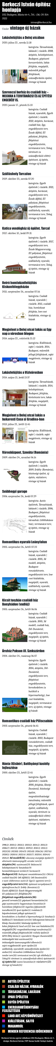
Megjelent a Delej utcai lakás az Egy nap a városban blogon (26, 331)
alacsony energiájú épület (40, 1023)
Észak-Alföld (35, 132)
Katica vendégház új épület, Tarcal (26, 228)
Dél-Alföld (24, 1043)
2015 (40, 303)
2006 (50, 508)
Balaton (36, 1030)
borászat (48, 121)
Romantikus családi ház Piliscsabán (27, 721)
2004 (31, 668)
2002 (20, 1010)
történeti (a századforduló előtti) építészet (40, 156)
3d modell (17, 1023)
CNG (49, 1040)
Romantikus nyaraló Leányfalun (24, 542)
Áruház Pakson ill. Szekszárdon (23, 651)
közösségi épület (37, 473)
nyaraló (44, 582)
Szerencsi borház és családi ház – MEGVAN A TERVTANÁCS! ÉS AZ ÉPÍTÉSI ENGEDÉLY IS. (27, 96)
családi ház (34, 124)
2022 (31, 121)
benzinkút (25, 1033)
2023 (38, 1020)
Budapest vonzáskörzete (32, 1039)
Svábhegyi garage (14, 491)
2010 (37, 1013)
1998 (5, 1010)
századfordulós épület (40, 78)
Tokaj (49, 148)
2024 (46, 1020)
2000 (13, 1010)
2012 (6, 1017)
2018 (5, 1020)
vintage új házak (37, 82)
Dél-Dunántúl (36, 629)
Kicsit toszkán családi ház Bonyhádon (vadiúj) (20, 602)
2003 (40, 738)
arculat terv (34, 1026)
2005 (40, 559)
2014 (47, 346)
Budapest (33, 58)
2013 (14, 1017)
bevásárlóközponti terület (15, 1036)
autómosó (23, 1030)
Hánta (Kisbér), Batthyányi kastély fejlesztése (26, 766)
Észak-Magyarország (40, 249)
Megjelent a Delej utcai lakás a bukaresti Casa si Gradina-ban (23, 417)
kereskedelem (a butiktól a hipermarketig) (37, 691)
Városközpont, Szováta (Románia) (25, 452)
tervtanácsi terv (37, 148)
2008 (50, 51)
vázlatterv (41, 477)
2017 (51, 241)
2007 (13, 1013)
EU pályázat (35, 253)
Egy (43, 124)
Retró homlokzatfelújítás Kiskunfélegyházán (19, 285)
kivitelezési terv (37, 397)
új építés (43, 159)
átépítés (33, 54)
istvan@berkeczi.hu (41, 22)
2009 (31, 469)
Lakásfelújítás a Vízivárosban (22, 372)
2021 (51, 187)
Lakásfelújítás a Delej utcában (23, 37)
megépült (43, 66)
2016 (39, 1016)
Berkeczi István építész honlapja (26, 7)
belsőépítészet (45, 54)
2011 (44, 1013)
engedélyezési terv (38, 128)
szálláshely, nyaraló (39, 210)
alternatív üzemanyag (14, 1026)
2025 (5, 1023)
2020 (14, 1020)
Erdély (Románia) (44, 469)
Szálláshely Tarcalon (16, 174)
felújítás (43, 136)
